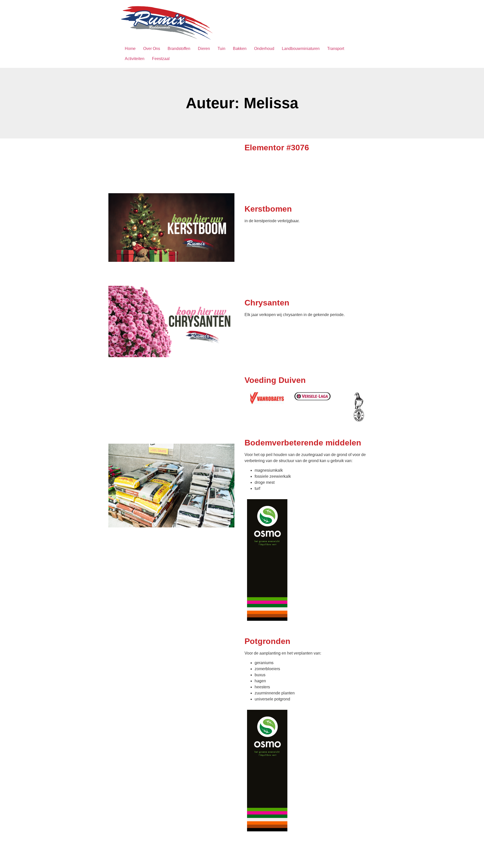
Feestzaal (161, 59)
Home (130, 48)
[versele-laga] (312, 396)
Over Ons (151, 48)
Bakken (240, 48)
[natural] (358, 407)
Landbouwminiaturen (301, 48)
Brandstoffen (179, 48)
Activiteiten (134, 59)
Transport (335, 48)
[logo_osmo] (267, 560)
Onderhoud (264, 48)
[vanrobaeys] (267, 398)
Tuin (221, 48)
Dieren (204, 48)
